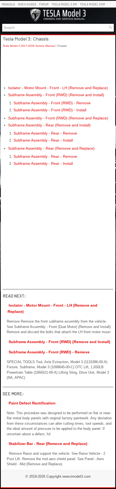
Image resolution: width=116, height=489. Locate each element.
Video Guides (27, 4)
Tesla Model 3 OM (64, 4)
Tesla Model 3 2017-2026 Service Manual (28, 45)
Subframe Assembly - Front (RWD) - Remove (52, 103)
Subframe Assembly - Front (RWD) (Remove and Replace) (58, 118)
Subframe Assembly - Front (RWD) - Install (49, 110)
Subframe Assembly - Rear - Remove (45, 133)
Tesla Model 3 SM (92, 4)
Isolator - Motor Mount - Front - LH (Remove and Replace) (58, 88)
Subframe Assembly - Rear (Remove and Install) (49, 125)
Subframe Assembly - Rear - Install (43, 140)
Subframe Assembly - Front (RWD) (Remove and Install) (56, 95)
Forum (44, 4)
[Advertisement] (58, 66)
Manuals (8, 4)
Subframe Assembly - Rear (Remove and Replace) (51, 148)
